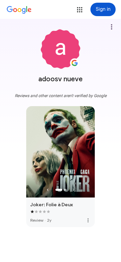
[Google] (19, 10)
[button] (79, 9)
